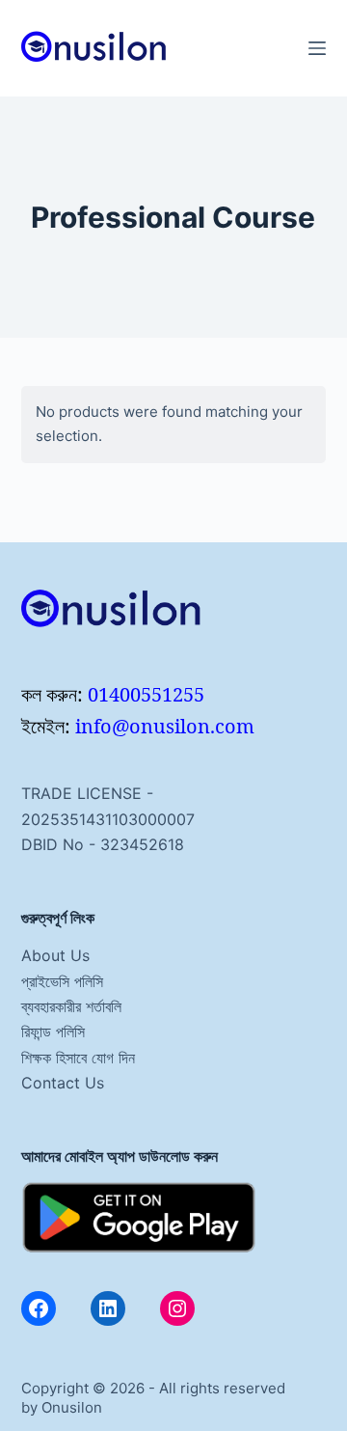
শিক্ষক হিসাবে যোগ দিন (78, 1057)
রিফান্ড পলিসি (53, 1031)
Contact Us (62, 1082)
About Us (55, 955)
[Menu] (317, 48)
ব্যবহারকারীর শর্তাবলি (71, 1006)
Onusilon (71, 1407)
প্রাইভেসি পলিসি (62, 981)
